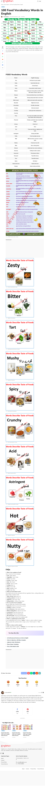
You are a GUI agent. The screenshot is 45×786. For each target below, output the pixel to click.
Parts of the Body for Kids (13, 646)
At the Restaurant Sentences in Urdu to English (17, 638)
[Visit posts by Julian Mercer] (2, 692)
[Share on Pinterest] (2, 53)
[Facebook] (41, 693)
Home (2, 4)
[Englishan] (8, 1)
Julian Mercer (6, 16)
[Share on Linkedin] (34, 673)
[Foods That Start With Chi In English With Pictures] (6, 727)
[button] (2, 1)
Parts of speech (6, 4)
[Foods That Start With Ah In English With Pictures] (17, 727)
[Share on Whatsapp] (2, 56)
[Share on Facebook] (2, 50)
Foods (3, 6)
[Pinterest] (43, 693)
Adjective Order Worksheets (13, 642)
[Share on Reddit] (2, 59)
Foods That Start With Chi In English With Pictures (5, 734)
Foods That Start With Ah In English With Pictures (16, 734)
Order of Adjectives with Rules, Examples (16, 640)
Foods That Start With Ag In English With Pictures (27, 734)
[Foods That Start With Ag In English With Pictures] (28, 727)
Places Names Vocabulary (13, 644)
